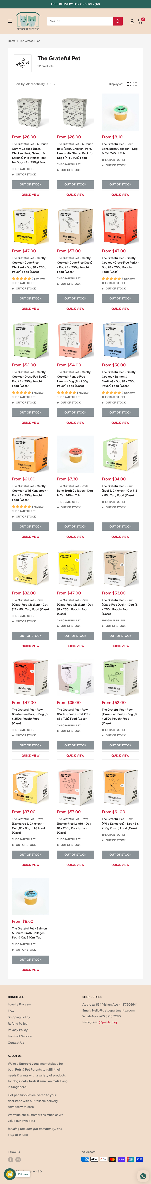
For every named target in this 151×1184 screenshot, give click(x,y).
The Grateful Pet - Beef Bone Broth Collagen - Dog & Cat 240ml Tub (120, 148)
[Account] (132, 21)
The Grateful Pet (29, 41)
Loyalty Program (19, 1004)
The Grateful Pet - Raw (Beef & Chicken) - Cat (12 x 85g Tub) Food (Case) (119, 490)
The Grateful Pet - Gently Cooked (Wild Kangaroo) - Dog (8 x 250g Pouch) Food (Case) (30, 493)
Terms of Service (20, 1036)
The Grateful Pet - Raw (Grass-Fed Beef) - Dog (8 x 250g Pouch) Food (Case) (119, 716)
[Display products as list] (135, 84)
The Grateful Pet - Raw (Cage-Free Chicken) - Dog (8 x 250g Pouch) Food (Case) (75, 607)
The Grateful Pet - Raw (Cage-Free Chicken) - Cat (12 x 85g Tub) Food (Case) (30, 604)
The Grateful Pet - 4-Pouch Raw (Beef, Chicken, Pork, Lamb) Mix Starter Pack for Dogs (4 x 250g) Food (75, 151)
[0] (139, 21)
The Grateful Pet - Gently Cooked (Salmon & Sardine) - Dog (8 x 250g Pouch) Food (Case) (118, 379)
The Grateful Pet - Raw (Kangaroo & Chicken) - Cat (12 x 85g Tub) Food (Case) (28, 825)
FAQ (11, 1011)
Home (12, 41)
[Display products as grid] (129, 84)
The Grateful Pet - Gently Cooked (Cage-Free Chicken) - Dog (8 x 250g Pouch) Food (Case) (29, 265)
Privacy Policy (18, 1030)
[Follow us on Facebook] (10, 1159)
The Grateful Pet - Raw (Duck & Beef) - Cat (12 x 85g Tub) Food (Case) (74, 714)
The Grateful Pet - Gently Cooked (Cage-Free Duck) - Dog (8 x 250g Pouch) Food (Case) (74, 265)
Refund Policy (18, 1023)
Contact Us (16, 1042)
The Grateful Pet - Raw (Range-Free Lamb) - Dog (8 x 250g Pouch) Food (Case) (74, 825)
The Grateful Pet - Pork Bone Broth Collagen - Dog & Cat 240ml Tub (75, 490)
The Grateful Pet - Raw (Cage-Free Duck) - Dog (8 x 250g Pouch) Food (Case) (120, 607)
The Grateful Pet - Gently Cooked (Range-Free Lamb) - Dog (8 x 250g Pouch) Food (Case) (74, 379)
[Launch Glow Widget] (10, 1174)
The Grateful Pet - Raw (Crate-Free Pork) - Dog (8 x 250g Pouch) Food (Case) (30, 716)
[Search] (118, 21)
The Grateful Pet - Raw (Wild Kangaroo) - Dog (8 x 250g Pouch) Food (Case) (120, 823)
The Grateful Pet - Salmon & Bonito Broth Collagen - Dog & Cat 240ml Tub (29, 933)
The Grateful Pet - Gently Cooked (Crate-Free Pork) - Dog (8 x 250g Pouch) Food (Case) (120, 265)
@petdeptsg (108, 1022)
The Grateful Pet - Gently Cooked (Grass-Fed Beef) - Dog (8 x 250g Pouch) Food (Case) (30, 379)
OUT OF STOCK (30, 184)
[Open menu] (10, 21)
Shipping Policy (19, 1017)
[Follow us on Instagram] (18, 1159)
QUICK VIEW (31, 194)
